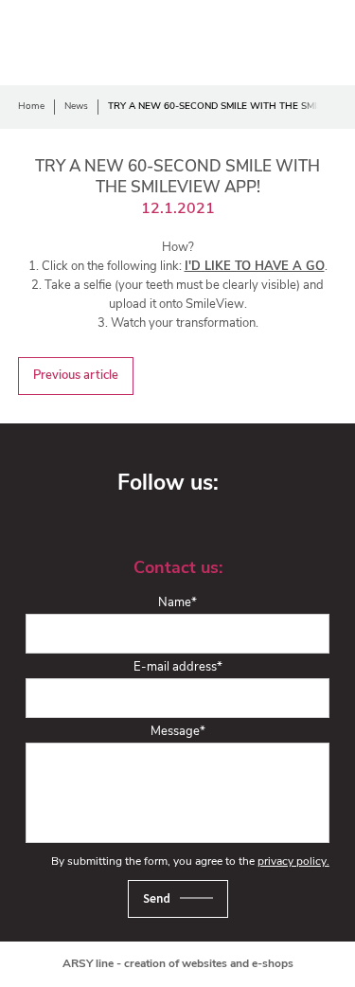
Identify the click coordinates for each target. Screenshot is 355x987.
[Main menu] (255, 39)
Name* (177, 603)
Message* (178, 732)
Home (31, 106)
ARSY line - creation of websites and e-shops (177, 964)
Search (317, 39)
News (76, 106)
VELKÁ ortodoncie (70, 39)
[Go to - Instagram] (285, 485)
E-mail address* (177, 667)
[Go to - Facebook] (252, 485)
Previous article (75, 375)
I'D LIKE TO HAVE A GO (255, 266)
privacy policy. (293, 862)
